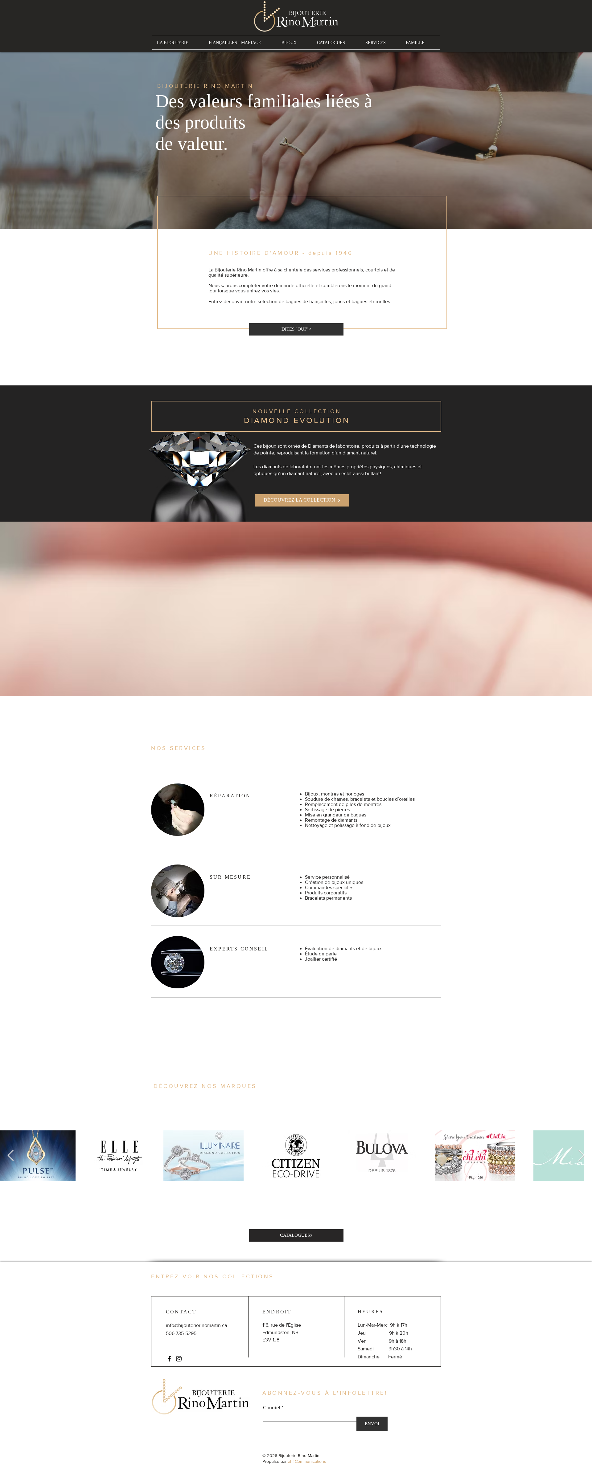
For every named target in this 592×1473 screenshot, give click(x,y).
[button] (424, 648)
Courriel (302, 784)
